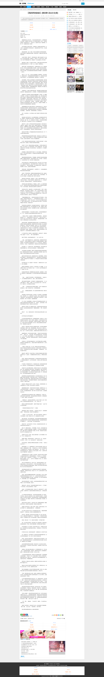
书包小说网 (31, 27)
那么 (69, 50)
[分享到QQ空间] (55, 615)
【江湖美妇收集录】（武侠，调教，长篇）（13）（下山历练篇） (75, 24)
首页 (21, 6)
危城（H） (31, 29)
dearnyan (69, 52)
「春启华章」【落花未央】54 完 (28, 618)
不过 (81, 48)
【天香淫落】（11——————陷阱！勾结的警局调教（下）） (75, 14)
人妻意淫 (33, 6)
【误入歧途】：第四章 (24, 650)
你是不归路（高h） (31, 629)
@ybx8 (53, 15)
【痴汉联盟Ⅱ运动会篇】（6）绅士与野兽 (28, 649)
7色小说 (53, 22)
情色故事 (64, 6)
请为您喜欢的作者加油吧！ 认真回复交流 (69, 47)
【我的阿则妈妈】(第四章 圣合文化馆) (33, 9)
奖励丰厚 (80, 45)
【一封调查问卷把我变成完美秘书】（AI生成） (29, 643)
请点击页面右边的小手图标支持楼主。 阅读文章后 (75, 47)
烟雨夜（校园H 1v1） (53, 29)
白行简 (26, 31)
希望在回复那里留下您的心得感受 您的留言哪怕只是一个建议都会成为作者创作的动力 (81, 47)
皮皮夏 (70, 45)
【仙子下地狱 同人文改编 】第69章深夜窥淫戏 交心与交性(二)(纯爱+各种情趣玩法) (75, 18)
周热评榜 (74, 9)
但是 (69, 48)
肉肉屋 (60, 6)
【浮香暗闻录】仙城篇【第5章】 (26, 646)
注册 (83, 0)
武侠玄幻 (42, 6)
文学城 (24, 6)
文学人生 (28, 6)
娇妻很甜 (53, 27)
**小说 (52, 6)
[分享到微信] (60, 615)
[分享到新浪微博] (57, 615)
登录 (80, 0)
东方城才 (75, 50)
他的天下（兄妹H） (54, 629)
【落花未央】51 (59, 618)
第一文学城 (31, 15)
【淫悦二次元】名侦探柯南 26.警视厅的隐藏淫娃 (75, 20)
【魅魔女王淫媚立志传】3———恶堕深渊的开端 (75, 16)
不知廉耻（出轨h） (68, 671)
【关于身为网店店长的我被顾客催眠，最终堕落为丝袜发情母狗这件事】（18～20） (75, 28)
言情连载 (56, 6)
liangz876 (75, 52)
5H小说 (54, 624)
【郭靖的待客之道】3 (24, 652)
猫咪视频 (31, 22)
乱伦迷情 (38, 6)
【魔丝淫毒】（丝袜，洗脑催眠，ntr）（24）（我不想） (75, 12)
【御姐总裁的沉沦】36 (25, 647)
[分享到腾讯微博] (59, 615)
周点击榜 (69, 9)
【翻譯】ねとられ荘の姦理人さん (74, 26)
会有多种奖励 (75, 45)
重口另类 (47, 6)
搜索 (83, 3)
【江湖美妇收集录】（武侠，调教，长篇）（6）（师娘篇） (75, 22)
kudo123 (75, 48)
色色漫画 (31, 624)
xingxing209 (81, 50)
